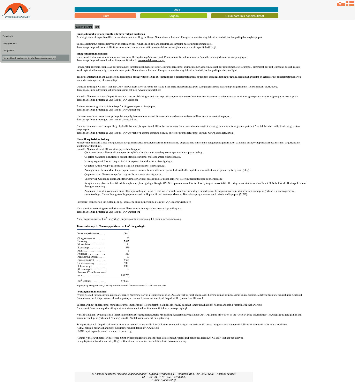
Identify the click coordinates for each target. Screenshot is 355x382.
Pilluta (105, 15)
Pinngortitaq (8, 50)
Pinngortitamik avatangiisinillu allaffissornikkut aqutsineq (29, 58)
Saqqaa (174, 15)
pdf (97, 26)
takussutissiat (83, 26)
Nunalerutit (8, 36)
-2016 (176, 9)
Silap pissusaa (10, 43)
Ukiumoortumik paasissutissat (244, 15)
